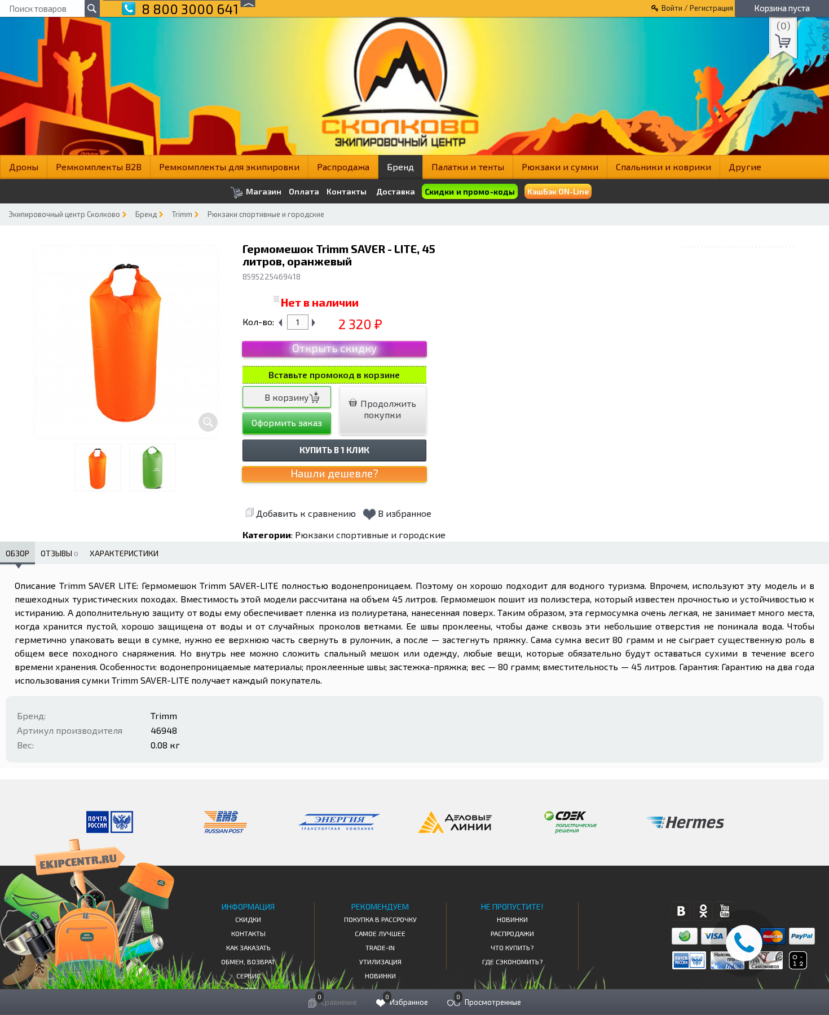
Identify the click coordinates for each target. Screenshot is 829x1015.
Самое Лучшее (380, 933)
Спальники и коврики (663, 166)
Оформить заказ (287, 422)
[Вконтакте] (681, 911)
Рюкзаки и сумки (560, 166)
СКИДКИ (248, 919)
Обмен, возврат (248, 961)
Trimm (182, 214)
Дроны (23, 166)
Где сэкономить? (512, 961)
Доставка (395, 191)
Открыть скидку (334, 348)
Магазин (262, 191)
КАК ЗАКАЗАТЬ (248, 947)
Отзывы (59, 553)
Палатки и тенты (467, 166)
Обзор (17, 553)
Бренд (400, 166)
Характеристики (124, 553)
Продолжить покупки (387, 409)
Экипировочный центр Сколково (64, 214)
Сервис (248, 975)
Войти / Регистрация (697, 7)
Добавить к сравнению (306, 513)
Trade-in (380, 947)
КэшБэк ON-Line (558, 191)
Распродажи (512, 933)
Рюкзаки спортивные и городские (266, 214)
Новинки (380, 975)
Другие (745, 166)
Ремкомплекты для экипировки (229, 166)
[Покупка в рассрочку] (797, 965)
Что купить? (512, 947)
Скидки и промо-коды (469, 192)
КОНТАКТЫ (248, 933)
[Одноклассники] (703, 911)
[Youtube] (725, 911)
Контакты (347, 192)
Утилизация (380, 961)
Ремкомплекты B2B (99, 166)
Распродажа (343, 166)
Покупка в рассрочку (380, 919)
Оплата (304, 192)
